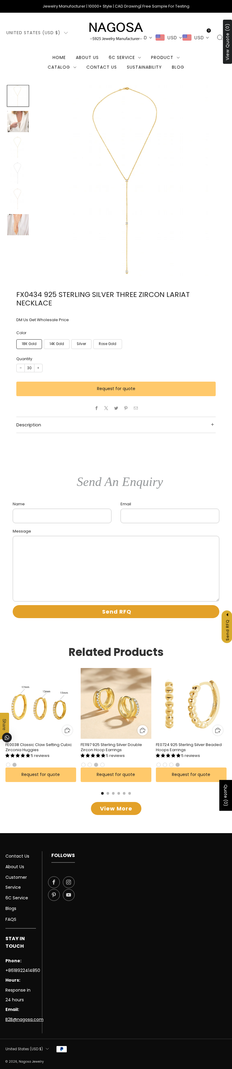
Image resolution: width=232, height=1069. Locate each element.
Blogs (10, 908)
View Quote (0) (227, 41)
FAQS (10, 919)
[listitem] (116, 6)
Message (22, 531)
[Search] (220, 37)
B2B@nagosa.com (24, 1019)
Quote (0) (226, 795)
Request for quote (116, 389)
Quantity (24, 358)
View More (116, 808)
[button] (18, 755)
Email (126, 504)
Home (59, 57)
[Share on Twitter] (116, 408)
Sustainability (144, 67)
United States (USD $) (33, 33)
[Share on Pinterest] (126, 408)
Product (162, 57)
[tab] (102, 793)
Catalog (59, 67)
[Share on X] (106, 408)
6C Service (122, 57)
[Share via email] (136, 408)
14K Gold (57, 343)
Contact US (101, 67)
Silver (81, 343)
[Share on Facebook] (96, 408)
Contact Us (17, 856)
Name (19, 504)
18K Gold (29, 343)
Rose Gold (107, 343)
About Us (87, 57)
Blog (178, 67)
